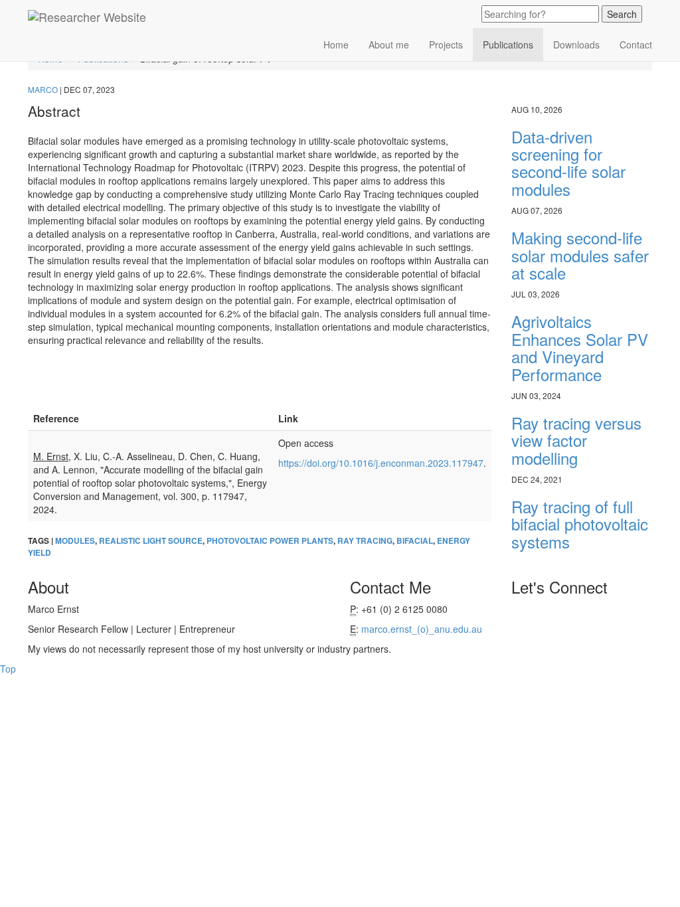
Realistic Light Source (151, 540)
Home (336, 44)
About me (389, 44)
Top (8, 668)
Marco (44, 89)
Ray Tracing (364, 540)
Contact (636, 44)
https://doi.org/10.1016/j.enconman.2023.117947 (380, 462)
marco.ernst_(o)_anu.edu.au (421, 628)
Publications (508, 44)
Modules (75, 540)
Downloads (576, 44)
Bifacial (414, 540)
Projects (446, 44)
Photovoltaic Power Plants (270, 540)
